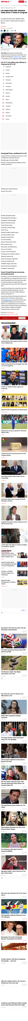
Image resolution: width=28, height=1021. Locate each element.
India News (3, 503)
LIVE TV (22, 1)
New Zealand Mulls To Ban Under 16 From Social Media (12, 477)
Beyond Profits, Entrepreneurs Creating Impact (14, 410)
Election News (3, 28)
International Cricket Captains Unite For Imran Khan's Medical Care (14, 342)
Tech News (3, 457)
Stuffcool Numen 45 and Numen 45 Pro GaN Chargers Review (13, 454)
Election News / (7, 5)
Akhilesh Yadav (17, 57)
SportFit (2, 368)
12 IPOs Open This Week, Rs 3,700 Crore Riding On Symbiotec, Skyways (14, 545)
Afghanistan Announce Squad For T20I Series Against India (13, 431)
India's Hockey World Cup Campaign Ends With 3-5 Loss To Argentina (14, 365)
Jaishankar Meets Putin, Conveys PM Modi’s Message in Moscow (13, 500)
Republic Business (4, 548)
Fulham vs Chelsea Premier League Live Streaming (12, 387)
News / (2, 5)
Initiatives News (4, 586)
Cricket (2, 345)
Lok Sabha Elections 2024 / (17, 5)
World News (3, 480)
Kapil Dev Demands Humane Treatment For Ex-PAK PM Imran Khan (14, 523)
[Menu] (26, 2)
